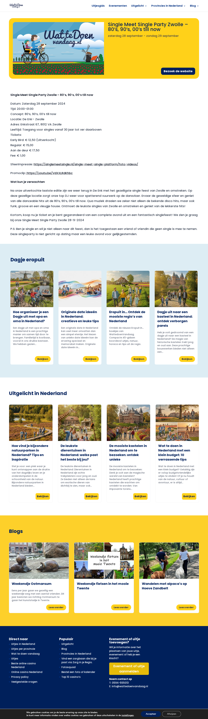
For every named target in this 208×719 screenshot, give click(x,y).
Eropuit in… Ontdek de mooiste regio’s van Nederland (127, 316)
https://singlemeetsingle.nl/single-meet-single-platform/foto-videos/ (86, 164)
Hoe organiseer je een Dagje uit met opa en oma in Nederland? (31, 316)
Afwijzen (171, 713)
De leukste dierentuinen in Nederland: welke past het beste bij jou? (79, 453)
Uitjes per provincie (23, 649)
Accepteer (151, 713)
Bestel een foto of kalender (78, 672)
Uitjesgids (98, 6)
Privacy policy (20, 677)
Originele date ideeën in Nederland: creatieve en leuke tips (80, 316)
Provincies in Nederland (166, 6)
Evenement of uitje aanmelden (129, 669)
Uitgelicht (137, 6)
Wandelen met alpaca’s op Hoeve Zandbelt (164, 586)
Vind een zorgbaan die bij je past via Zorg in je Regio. (78, 660)
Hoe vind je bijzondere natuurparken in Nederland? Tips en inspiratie (30, 453)
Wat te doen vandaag (25, 653)
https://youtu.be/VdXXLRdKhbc (49, 173)
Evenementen (118, 6)
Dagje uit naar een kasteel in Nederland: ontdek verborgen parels (175, 319)
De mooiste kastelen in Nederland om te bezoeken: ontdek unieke (128, 453)
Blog (193, 6)
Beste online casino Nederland (23, 665)
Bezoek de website (178, 71)
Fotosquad (68, 667)
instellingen (128, 715)
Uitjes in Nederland (23, 644)
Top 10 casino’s (71, 677)
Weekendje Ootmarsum (32, 583)
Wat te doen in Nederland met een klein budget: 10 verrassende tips (174, 453)
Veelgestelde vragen (24, 681)
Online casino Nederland (26, 672)
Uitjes (14, 658)
